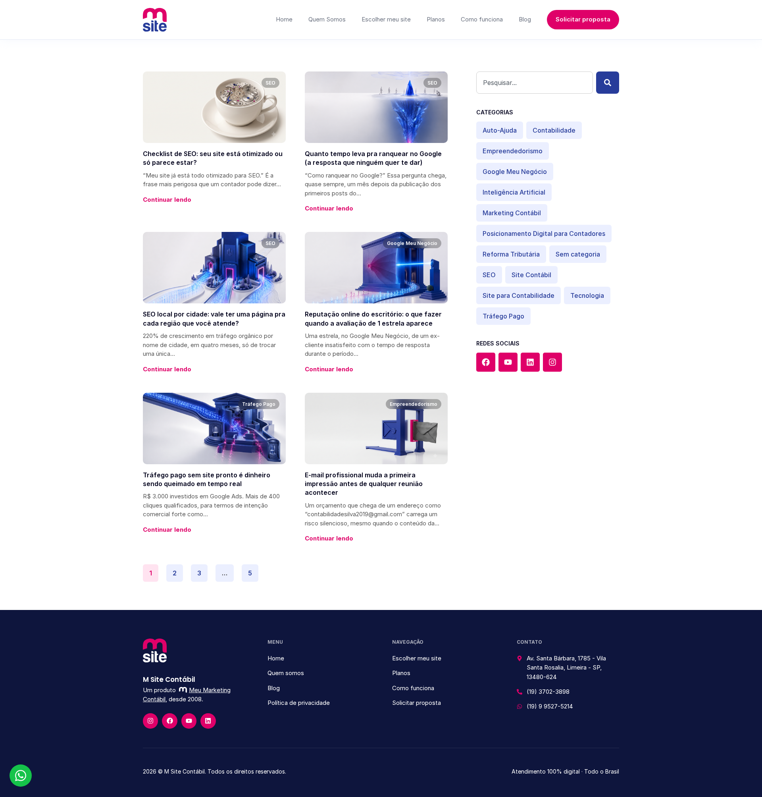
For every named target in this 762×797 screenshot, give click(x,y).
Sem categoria (578, 254)
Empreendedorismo (513, 151)
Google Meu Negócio (515, 172)
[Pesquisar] (607, 82)
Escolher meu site (386, 19)
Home (284, 19)
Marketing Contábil (512, 213)
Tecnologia (587, 295)
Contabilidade (554, 130)
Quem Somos (327, 19)
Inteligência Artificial (514, 192)
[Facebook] (485, 362)
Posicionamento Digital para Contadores (544, 233)
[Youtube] (508, 362)
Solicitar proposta (583, 19)
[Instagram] (552, 362)
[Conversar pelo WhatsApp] (21, 775)
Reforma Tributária (511, 254)
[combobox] (534, 82)
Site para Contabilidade (518, 295)
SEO (489, 275)
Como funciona (482, 19)
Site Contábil (531, 275)
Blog (525, 19)
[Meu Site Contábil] (155, 20)
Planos (436, 19)
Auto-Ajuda (500, 130)
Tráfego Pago (503, 316)
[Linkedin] (530, 362)
